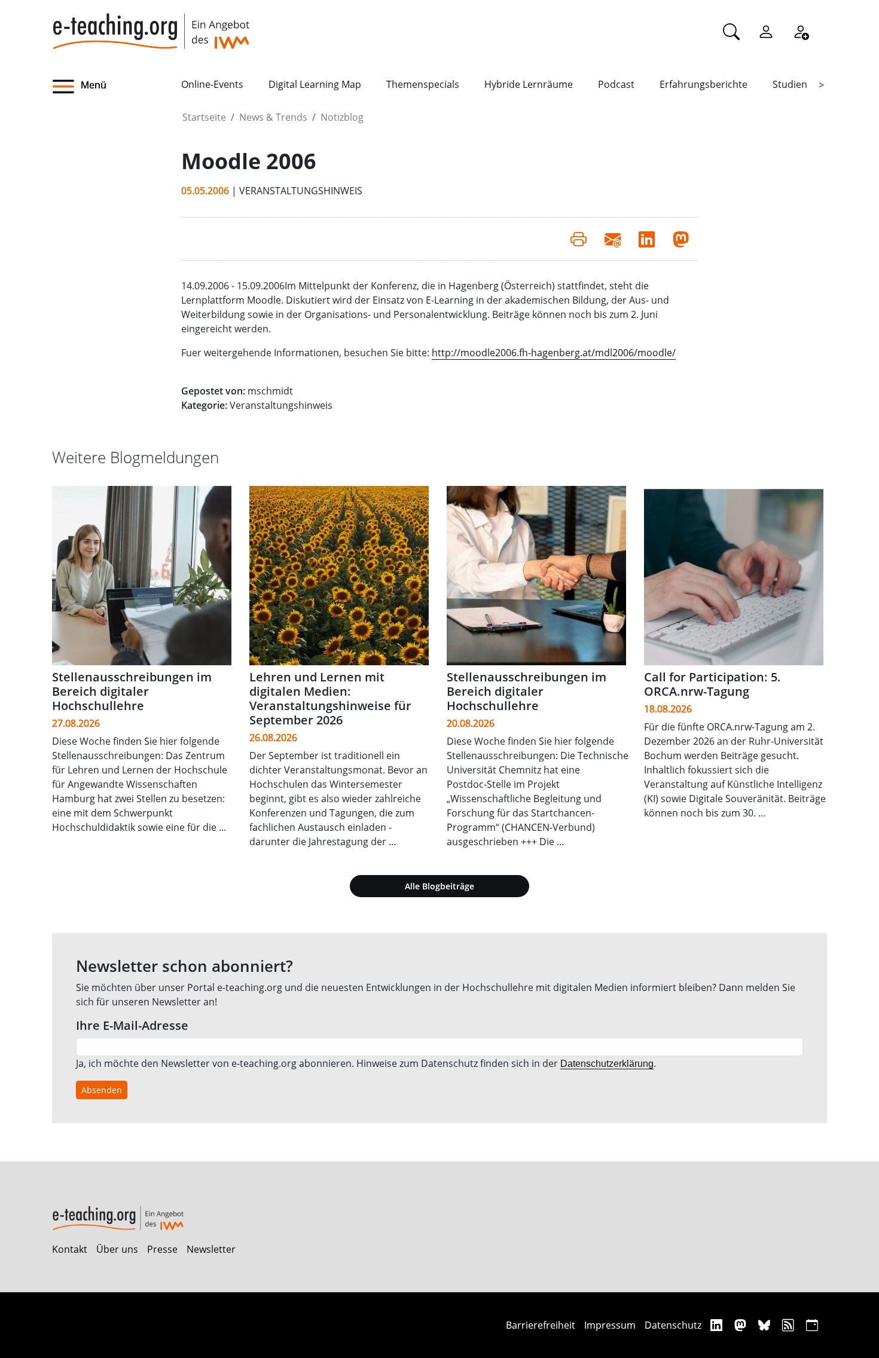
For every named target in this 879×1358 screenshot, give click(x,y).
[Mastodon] (741, 1325)
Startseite (204, 117)
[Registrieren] (800, 31)
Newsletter (211, 1249)
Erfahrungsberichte (703, 84)
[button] (116, 87)
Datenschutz (673, 1325)
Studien (790, 84)
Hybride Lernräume (528, 84)
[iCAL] (812, 1325)
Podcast (616, 84)
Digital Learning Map (314, 84)
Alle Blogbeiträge (439, 886)
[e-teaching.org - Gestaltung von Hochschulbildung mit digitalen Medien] (150, 24)
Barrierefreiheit (540, 1325)
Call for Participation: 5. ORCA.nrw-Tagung (712, 684)
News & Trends (273, 117)
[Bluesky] (765, 1325)
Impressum (610, 1325)
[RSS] (789, 1325)
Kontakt (69, 1249)
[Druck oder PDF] (578, 238)
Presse (162, 1249)
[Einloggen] (766, 31)
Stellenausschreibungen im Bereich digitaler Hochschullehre (132, 691)
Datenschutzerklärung (607, 1064)
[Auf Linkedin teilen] (647, 238)
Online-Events (212, 84)
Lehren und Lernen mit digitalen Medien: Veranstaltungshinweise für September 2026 (330, 698)
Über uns (117, 1249)
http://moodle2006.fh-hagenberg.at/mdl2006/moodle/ (554, 352)
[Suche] (731, 31)
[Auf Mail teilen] (613, 238)
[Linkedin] (717, 1325)
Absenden (101, 1090)
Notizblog (342, 117)
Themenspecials (422, 84)
